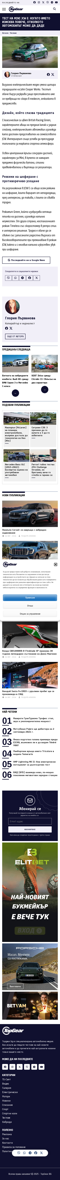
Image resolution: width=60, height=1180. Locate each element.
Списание (7, 1104)
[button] (55, 564)
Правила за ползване (13, 1147)
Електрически (10, 1092)
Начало (5, 33)
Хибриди (7, 1121)
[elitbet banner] (30, 844)
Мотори (6, 1096)
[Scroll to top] (55, 1154)
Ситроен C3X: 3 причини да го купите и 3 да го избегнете (41, 431)
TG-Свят (6, 1079)
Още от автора (15, 336)
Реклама (7, 1134)
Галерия (6, 1087)
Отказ (30, 605)
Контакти (7, 1142)
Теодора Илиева (28, 536)
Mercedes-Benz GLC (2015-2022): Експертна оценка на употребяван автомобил (16, 469)
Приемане (30, 597)
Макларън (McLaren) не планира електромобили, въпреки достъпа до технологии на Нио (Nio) (16, 434)
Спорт (5, 1109)
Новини (6, 1100)
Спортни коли (9, 1113)
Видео (5, 1083)
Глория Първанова (20, 318)
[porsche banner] (30, 945)
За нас (5, 1138)
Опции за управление (30, 614)
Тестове (13, 33)
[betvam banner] (30, 993)
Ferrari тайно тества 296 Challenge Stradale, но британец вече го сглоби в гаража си (43, 469)
